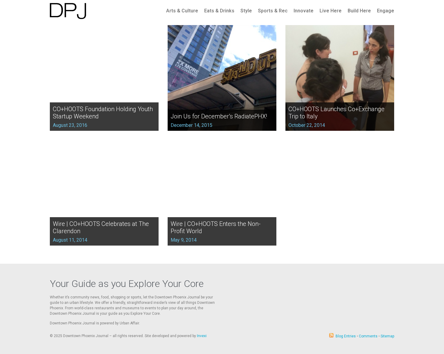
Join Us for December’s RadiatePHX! (219, 116)
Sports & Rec (273, 11)
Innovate (304, 11)
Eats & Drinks (219, 11)
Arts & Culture (182, 11)
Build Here (359, 11)
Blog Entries (346, 336)
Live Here (331, 11)
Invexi (202, 336)
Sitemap (387, 336)
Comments (368, 336)
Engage (385, 11)
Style (246, 11)
